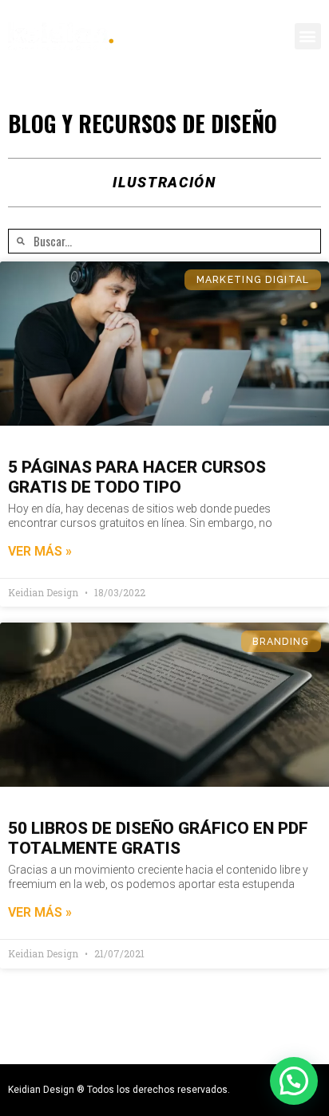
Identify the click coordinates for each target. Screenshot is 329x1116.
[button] (308, 36)
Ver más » (40, 551)
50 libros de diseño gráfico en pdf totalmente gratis (158, 838)
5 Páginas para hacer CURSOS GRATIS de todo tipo (137, 477)
